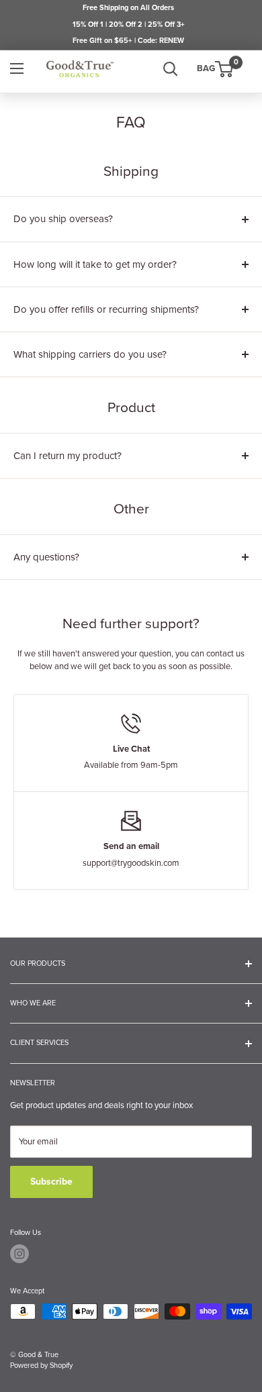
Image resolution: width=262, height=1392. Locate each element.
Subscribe (51, 1181)
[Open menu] (17, 68)
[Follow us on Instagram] (19, 1253)
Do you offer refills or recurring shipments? (106, 309)
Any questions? (46, 557)
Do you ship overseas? (63, 219)
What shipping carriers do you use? (90, 354)
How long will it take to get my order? (95, 264)
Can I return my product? (67, 456)
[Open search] (170, 69)
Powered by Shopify (41, 1365)
